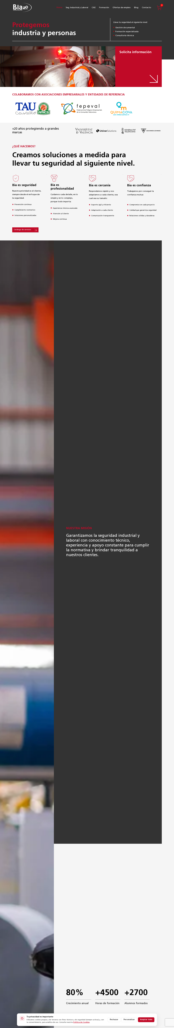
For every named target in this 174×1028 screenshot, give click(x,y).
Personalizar (129, 1020)
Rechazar (114, 1020)
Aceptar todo (146, 1020)
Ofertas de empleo (122, 8)
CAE (94, 8)
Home (59, 7)
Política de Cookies (81, 1022)
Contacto (146, 8)
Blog (136, 8)
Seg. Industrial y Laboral (77, 8)
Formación (104, 8)
